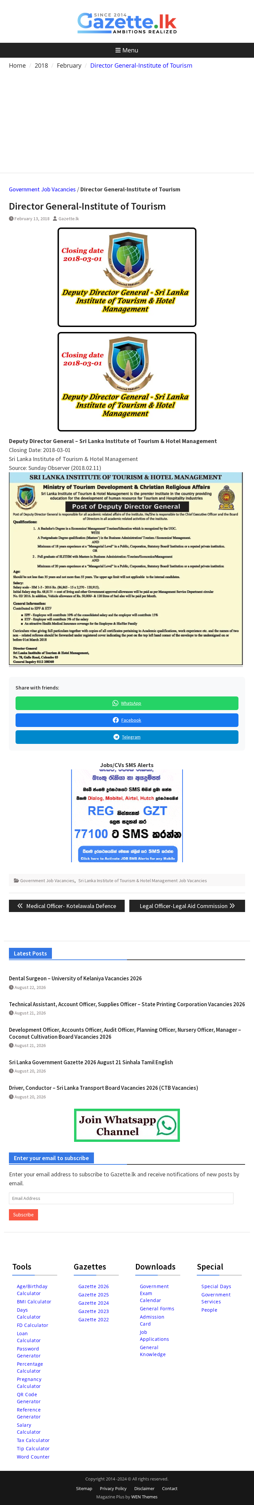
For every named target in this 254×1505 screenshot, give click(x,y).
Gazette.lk (69, 219)
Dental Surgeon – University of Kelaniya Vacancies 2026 (75, 978)
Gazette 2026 (93, 1286)
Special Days (216, 1286)
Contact (170, 1488)
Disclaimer (144, 1488)
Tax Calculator (33, 1440)
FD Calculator (33, 1325)
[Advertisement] (127, 119)
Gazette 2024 (93, 1303)
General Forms (157, 1308)
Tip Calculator (33, 1448)
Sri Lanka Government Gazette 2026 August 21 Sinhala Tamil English (91, 1062)
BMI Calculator (34, 1301)
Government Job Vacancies (42, 189)
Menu (130, 50)
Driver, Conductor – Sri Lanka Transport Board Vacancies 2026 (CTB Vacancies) (103, 1087)
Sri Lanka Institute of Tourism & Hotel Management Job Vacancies (142, 880)
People (209, 1310)
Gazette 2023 (93, 1311)
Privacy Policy (113, 1488)
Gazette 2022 (93, 1319)
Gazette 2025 (93, 1294)
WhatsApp (131, 703)
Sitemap (84, 1488)
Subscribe (23, 1214)
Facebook (131, 720)
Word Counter (33, 1457)
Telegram (131, 737)
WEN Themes (144, 1497)
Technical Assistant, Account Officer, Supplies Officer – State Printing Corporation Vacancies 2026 (127, 1004)
